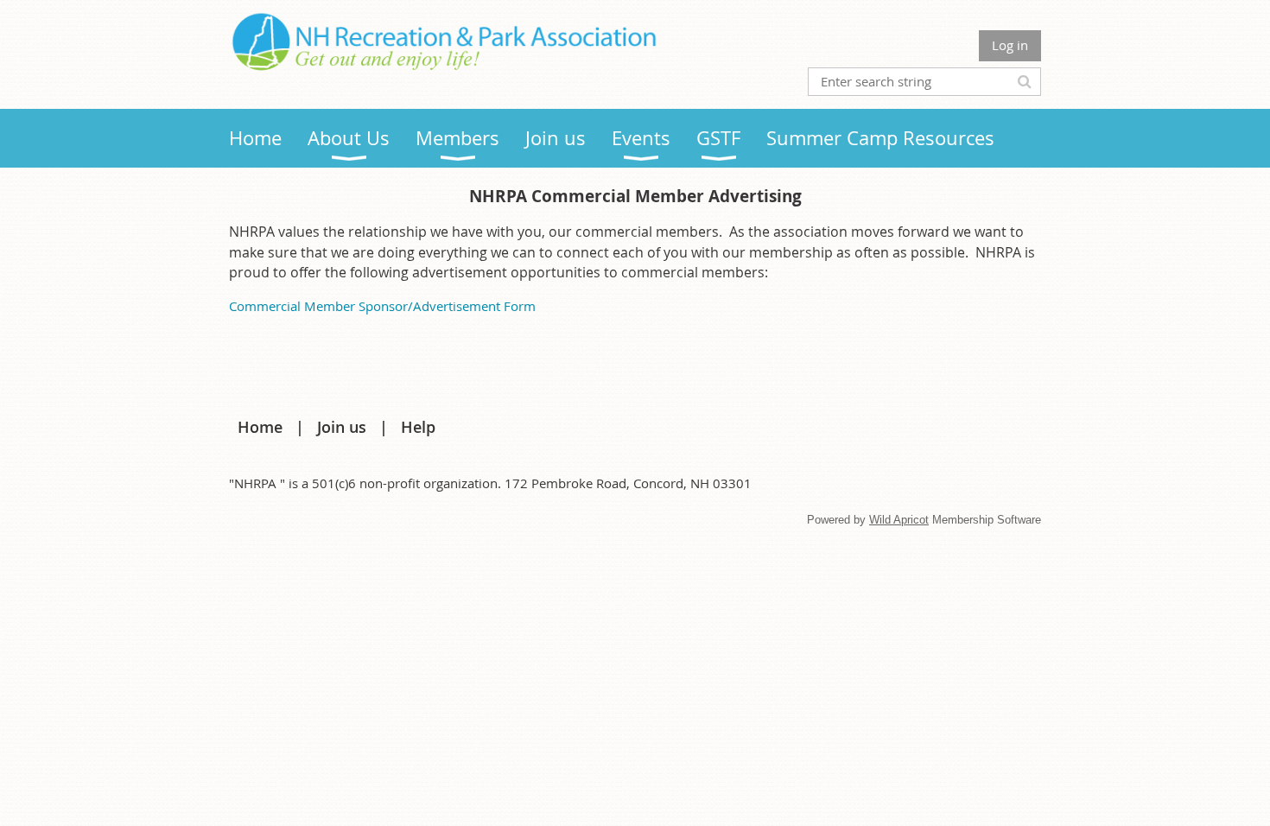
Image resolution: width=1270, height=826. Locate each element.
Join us (341, 426)
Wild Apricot (899, 519)
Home (260, 426)
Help (418, 426)
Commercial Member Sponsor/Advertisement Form (382, 306)
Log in (1010, 45)
